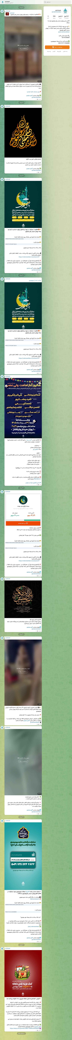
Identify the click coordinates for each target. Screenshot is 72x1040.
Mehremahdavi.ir (35, 899)
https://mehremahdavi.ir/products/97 (29, 257)
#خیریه (28, 892)
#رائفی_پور (35, 449)
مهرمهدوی (31, 280)
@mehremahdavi (56, 12)
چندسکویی (65, 51)
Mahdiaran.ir (37, 479)
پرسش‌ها (49, 51)
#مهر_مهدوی (29, 96)
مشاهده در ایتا (58, 47)
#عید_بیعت (29, 440)
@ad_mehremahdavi (64, 32)
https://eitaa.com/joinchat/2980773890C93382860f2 (25, 1028)
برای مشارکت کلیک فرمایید (33, 92)
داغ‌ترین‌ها (59, 51)
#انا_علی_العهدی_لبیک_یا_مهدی (33, 483)
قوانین (54, 51)
